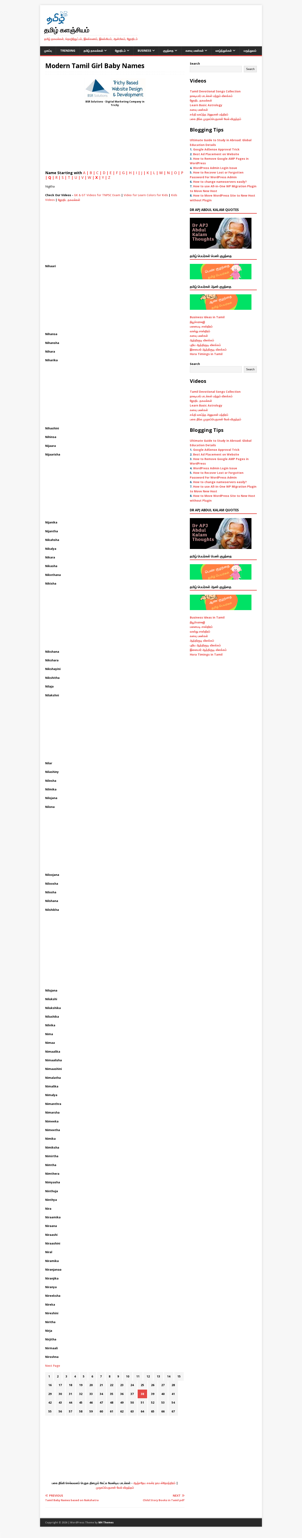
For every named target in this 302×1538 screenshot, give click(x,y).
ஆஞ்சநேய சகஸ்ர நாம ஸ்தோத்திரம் (154, 1483)
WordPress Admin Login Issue (215, 168)
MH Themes (106, 1522)
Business (144, 50)
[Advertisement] (114, 140)
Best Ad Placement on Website (216, 154)
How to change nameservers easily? (220, 182)
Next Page (52, 1366)
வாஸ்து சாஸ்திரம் (200, 331)
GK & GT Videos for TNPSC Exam (97, 195)
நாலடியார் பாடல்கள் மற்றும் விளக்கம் (211, 96)
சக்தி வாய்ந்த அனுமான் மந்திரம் (209, 114)
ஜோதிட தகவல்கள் (69, 200)
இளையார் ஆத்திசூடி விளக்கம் (208, 349)
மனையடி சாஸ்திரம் (201, 326)
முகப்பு (48, 50)
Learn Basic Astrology (206, 105)
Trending (67, 50)
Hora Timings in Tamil (206, 354)
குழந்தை (168, 50)
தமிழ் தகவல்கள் (93, 50)
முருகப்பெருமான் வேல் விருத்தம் (115, 1487)
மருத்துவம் (250, 50)
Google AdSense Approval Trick (216, 149)
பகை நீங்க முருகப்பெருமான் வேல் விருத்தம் (215, 119)
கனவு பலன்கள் (195, 50)
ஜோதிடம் (120, 50)
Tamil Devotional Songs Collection (215, 91)
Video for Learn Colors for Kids (146, 195)
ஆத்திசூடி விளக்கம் (202, 340)
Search (195, 63)
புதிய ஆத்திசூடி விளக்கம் (205, 345)
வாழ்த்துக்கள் (224, 50)
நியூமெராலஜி (197, 322)
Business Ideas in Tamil (207, 317)
